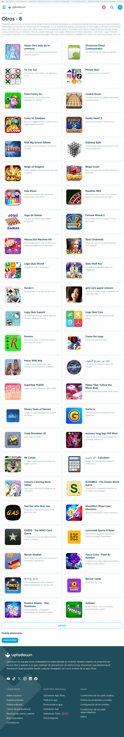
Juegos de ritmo (10, 640)
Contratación (12, 722)
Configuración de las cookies (95, 704)
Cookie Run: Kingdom (108, 1)
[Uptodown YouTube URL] (8, 679)
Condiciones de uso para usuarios (97, 695)
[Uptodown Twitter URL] (19, 679)
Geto (119, 1)
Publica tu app (50, 700)
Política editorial (14, 704)
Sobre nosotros (13, 695)
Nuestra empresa (14, 700)
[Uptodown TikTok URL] (14, 679)
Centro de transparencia (18, 709)
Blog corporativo (14, 718)
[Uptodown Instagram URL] (25, 679)
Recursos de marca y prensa (20, 713)
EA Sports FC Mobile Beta (61, 1)
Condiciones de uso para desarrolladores (93, 711)
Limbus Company (21, 1)
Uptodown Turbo (55, 713)
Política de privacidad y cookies (96, 700)
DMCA (84, 716)
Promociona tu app (52, 704)
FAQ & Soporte (50, 718)
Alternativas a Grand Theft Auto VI (40, 1)
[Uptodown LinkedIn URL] (30, 679)
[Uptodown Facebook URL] (36, 679)
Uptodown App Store (54, 695)
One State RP (10, 1)
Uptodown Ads (51, 709)
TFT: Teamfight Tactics (78, 1)
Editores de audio (93, 1)
